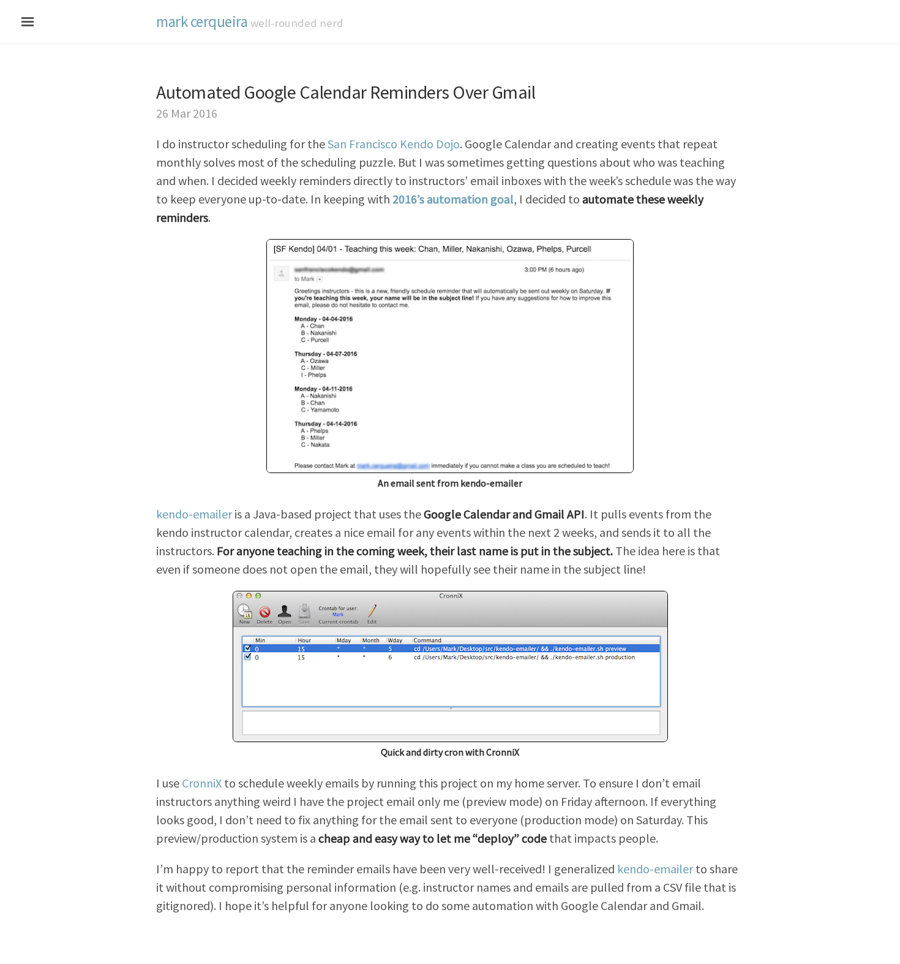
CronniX (202, 783)
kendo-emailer (194, 514)
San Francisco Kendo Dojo (394, 143)
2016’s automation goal (453, 199)
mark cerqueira (201, 21)
